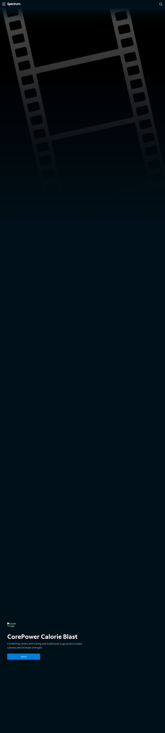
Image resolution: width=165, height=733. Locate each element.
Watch (24, 656)
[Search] (160, 4)
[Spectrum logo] (14, 4)
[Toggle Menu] (3, 4)
